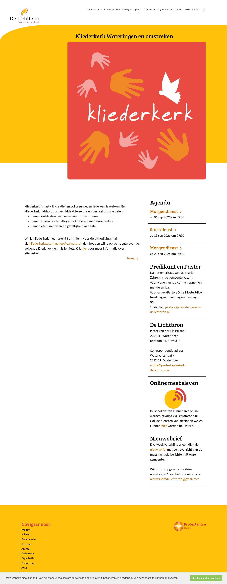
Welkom (91, 9)
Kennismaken (113, 9)
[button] (179, 578)
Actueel (101, 9)
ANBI (187, 9)
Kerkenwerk (149, 9)
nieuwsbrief (158, 449)
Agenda (137, 9)
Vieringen (126, 9)
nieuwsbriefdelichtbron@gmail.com (174, 479)
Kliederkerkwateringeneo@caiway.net (55, 243)
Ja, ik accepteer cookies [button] (206, 578)
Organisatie (163, 9)
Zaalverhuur (176, 9)
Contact (196, 9)
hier (85, 248)
